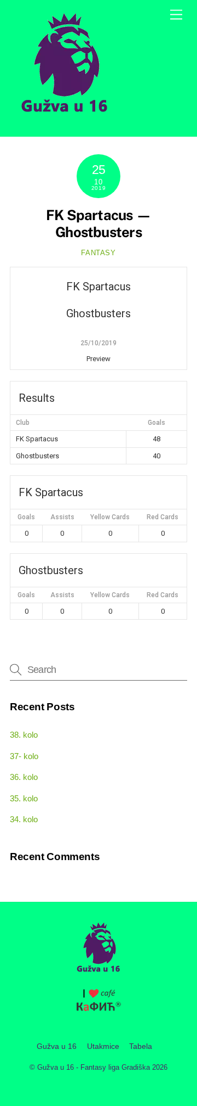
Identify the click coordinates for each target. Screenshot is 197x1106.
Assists (62, 517)
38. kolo (24, 734)
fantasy (98, 253)
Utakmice (103, 1046)
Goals (26, 517)
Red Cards (162, 517)
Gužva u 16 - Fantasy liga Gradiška (93, 1067)
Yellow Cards (110, 517)
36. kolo (24, 777)
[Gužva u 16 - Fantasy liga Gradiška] (64, 116)
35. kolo (24, 798)
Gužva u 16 (57, 1046)
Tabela (140, 1046)
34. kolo (24, 819)
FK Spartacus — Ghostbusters (98, 223)
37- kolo (24, 756)
